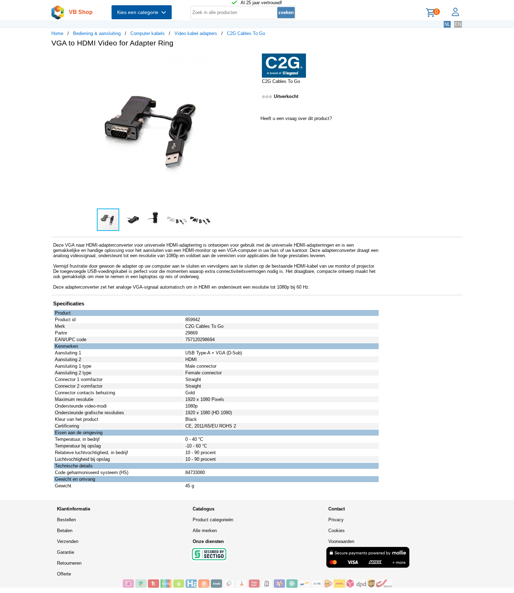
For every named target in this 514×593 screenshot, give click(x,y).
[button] (250, 59)
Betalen (64, 530)
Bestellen (66, 519)
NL (447, 24)
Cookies (336, 530)
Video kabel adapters (195, 33)
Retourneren (69, 563)
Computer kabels (147, 33)
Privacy (336, 519)
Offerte (64, 574)
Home (57, 33)
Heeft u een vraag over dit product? (296, 118)
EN (458, 24)
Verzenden (67, 541)
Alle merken (205, 530)
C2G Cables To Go (246, 33)
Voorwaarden (341, 541)
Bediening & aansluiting (97, 33)
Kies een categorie (139, 12)
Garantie (65, 552)
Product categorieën (213, 519)
